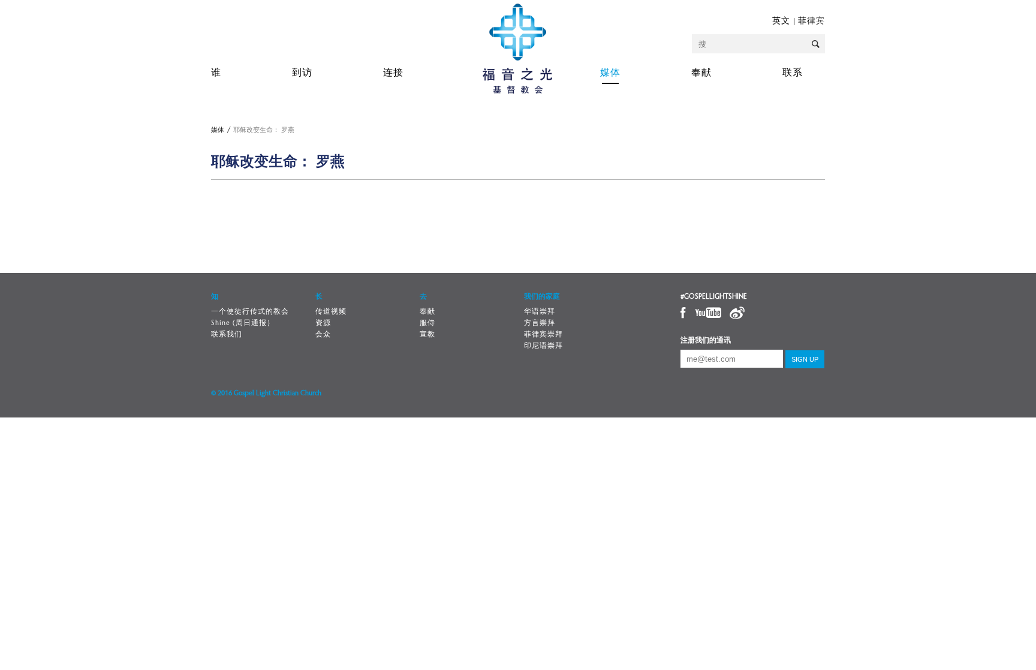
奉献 (701, 73)
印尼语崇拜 (543, 346)
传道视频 (331, 312)
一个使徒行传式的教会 (250, 312)
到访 (302, 73)
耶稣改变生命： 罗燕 (263, 130)
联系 (792, 73)
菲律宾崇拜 (543, 334)
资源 (323, 323)
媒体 (610, 73)
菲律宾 (811, 21)
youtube (707, 313)
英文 (781, 21)
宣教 (427, 334)
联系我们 (226, 334)
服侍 (427, 323)
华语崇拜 (539, 312)
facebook (683, 313)
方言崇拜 (539, 323)
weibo (736, 313)
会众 (323, 334)
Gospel (517, 49)
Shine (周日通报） (243, 323)
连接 (393, 73)
